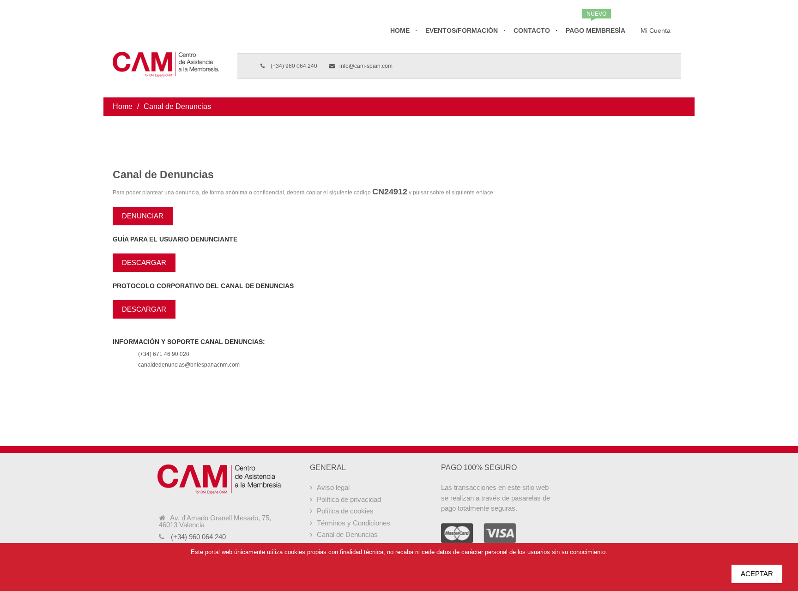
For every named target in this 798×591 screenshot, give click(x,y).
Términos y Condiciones (353, 523)
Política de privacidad (349, 499)
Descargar (144, 262)
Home (400, 30)
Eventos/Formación (461, 30)
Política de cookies (345, 511)
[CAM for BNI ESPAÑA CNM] (166, 48)
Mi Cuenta (656, 30)
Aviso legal (333, 487)
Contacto (532, 30)
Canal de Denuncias (347, 534)
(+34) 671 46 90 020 (163, 354)
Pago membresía (595, 30)
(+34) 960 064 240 (293, 66)
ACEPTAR (757, 574)
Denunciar (142, 216)
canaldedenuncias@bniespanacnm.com (189, 365)
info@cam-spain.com (366, 66)
